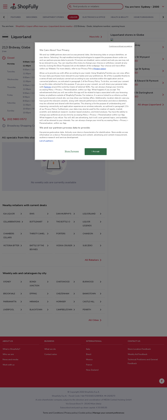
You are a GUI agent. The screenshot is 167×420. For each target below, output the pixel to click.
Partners (47, 87)
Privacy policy (100, 68)
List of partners (46, 141)
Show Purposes (72, 151)
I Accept (95, 151)
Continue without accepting (120, 46)
